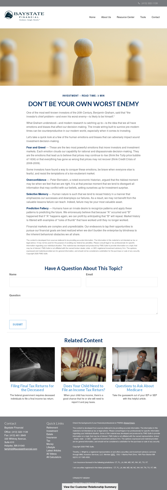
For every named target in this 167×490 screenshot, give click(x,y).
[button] (106, 17)
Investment (52, 430)
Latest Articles (53, 450)
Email (89, 274)
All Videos (51, 453)
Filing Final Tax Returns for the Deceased (32, 388)
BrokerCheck (129, 422)
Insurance (51, 437)
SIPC (113, 454)
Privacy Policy (78, 482)
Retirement (52, 427)
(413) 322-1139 (150, 3)
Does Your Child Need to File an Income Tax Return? (83, 388)
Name (12, 274)
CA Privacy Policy (92, 482)
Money (49, 443)
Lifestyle (50, 447)
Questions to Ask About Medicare (134, 388)
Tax (48, 440)
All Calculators (53, 457)
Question (15, 295)
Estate (49, 434)
